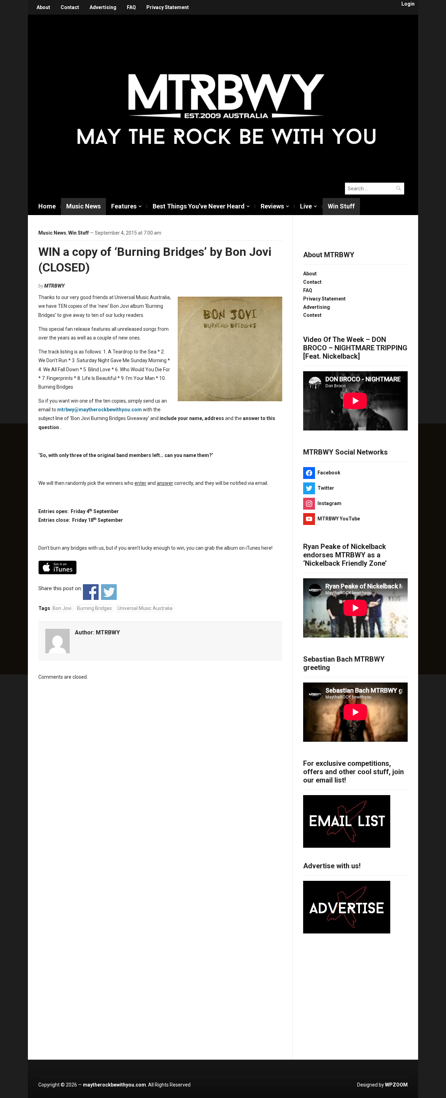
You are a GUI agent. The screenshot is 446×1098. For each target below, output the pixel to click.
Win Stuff (341, 206)
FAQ (131, 7)
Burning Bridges (94, 608)
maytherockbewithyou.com (114, 1085)
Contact (70, 7)
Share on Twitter (109, 592)
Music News (83, 206)
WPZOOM (396, 1085)
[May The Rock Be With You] (226, 95)
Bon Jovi (62, 608)
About (43, 7)
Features (124, 206)
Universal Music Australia (144, 608)
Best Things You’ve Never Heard (199, 206)
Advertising (103, 7)
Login (408, 4)
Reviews (272, 206)
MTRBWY (54, 286)
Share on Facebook (91, 592)
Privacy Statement (167, 7)
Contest (312, 315)
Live (306, 206)
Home (47, 206)
